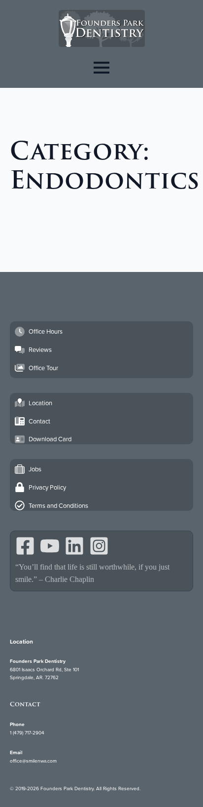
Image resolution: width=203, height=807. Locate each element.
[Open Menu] (101, 67)
